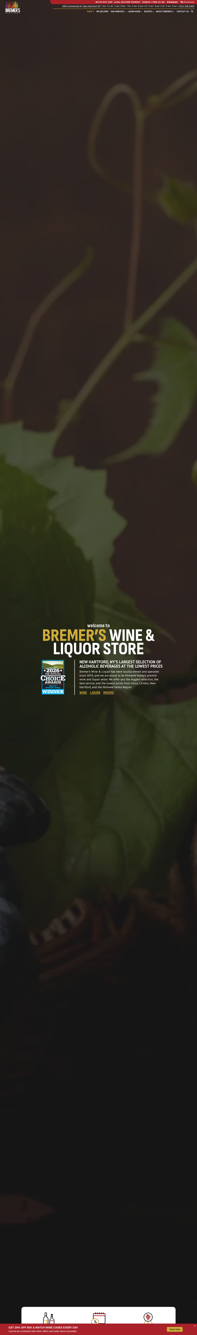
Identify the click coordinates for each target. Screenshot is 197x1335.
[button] (94, 11)
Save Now (174, 1329)
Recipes (148, 11)
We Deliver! (102, 11)
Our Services (117, 11)
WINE (83, 692)
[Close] (194, 1326)
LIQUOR (95, 692)
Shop (89, 11)
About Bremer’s (164, 11)
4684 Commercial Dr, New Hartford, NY (81, 6)
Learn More (134, 11)
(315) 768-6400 (186, 6)
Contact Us (183, 11)
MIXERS (108, 692)
